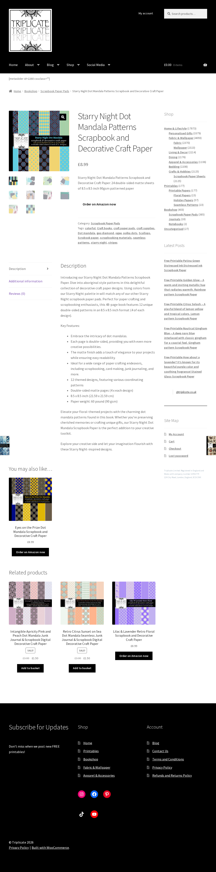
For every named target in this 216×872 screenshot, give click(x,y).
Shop (70, 65)
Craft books (104, 228)
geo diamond (105, 233)
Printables (91, 751)
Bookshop (30, 91)
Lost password (178, 456)
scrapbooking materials (116, 238)
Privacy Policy (162, 767)
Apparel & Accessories (99, 775)
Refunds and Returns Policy (172, 775)
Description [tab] (17, 269)
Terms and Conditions (168, 759)
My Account (176, 434)
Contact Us (160, 751)
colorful (90, 228)
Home (13, 65)
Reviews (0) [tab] (17, 293)
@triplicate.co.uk (186, 392)
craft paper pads (124, 228)
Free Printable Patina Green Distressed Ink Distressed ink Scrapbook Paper (183, 265)
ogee (118, 233)
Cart (171, 441)
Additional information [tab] (25, 281)
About (29, 65)
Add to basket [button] (30, 668)
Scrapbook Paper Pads (54, 91)
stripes (112, 242)
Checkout (175, 448)
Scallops (144, 233)
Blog (50, 65)
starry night (99, 242)
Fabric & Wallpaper (96, 767)
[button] (62, 117)
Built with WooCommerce (50, 847)
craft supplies (145, 228)
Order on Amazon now (99, 204)
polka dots (130, 233)
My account (146, 13)
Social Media (96, 65)
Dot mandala (86, 233)
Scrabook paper (88, 238)
